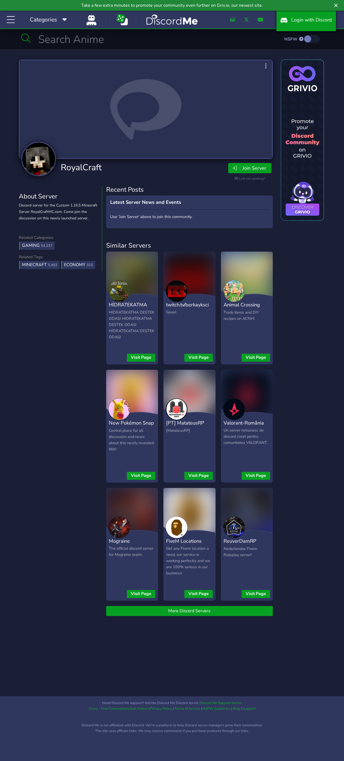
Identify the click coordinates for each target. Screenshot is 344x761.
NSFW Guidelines (216, 708)
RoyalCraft (81, 167)
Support (249, 708)
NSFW (291, 39)
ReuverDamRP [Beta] (240, 545)
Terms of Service (187, 708)
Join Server (254, 168)
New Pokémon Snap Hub (131, 426)
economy (78, 265)
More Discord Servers (189, 611)
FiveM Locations (184, 541)
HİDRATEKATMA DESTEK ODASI (128, 308)
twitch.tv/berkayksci (187, 304)
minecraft (39, 265)
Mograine (119, 541)
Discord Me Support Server (220, 703)
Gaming (37, 245)
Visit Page (141, 357)
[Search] (26, 38)
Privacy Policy (161, 708)
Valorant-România (244, 422)
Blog (236, 708)
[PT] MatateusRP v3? (185, 426)
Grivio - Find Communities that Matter (118, 708)
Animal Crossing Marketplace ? (242, 308)
